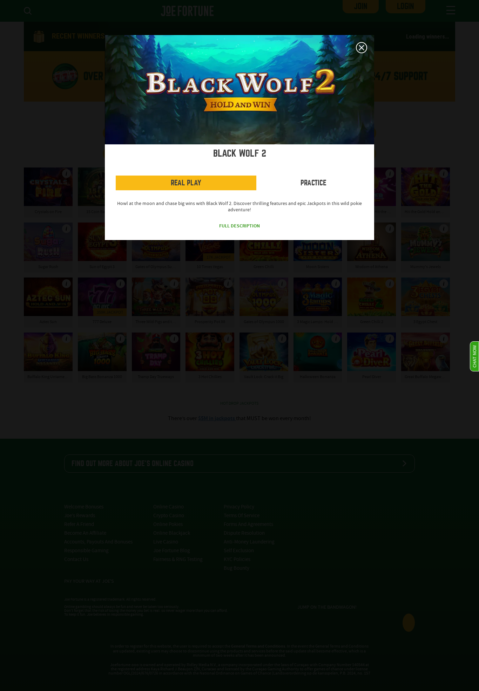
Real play (186, 182)
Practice (313, 182)
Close (361, 47)
